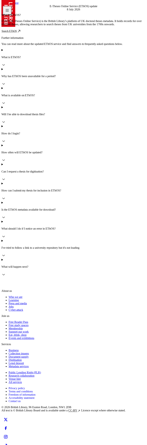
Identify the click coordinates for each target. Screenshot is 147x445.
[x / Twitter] (5, 419)
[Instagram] (5, 436)
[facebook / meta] (5, 428)
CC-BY (72, 410)
